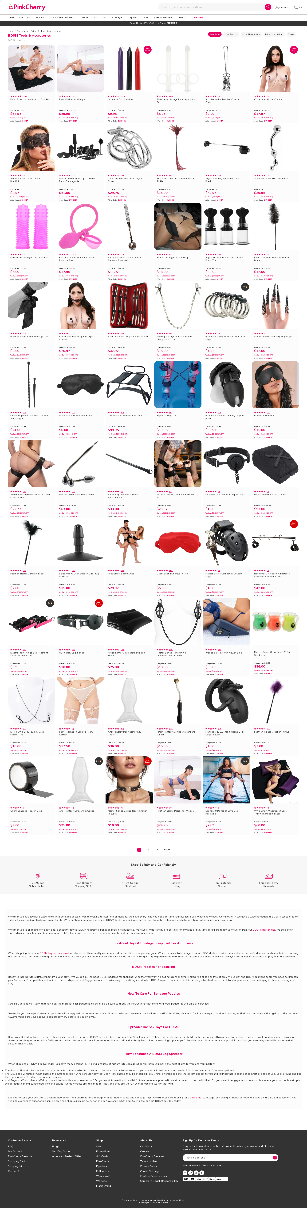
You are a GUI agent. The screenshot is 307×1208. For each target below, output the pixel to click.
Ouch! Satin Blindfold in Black (75, 415)
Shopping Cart (16, 1161)
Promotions (103, 1151)
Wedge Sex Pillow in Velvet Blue (223, 652)
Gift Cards (102, 1156)
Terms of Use (148, 1161)
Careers (145, 1151)
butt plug (195, 1097)
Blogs (55, 1146)
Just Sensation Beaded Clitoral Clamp (222, 101)
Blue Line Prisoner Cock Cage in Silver (125, 180)
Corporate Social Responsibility (159, 1181)
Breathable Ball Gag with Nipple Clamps (77, 338)
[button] (24, 18)
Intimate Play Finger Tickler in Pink (29, 257)
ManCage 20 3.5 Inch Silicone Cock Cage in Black (224, 733)
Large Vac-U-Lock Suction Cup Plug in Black (79, 575)
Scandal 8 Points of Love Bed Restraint (221, 812)
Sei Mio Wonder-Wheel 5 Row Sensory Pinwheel (125, 259)
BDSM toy (45, 953)
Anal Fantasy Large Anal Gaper (76, 811)
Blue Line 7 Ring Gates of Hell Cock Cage (225, 338)
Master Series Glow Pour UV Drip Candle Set (272, 654)
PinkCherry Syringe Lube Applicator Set (176, 101)
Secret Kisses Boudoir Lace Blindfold (25, 180)
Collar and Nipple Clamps (268, 99)
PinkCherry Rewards (20, 1156)
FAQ (10, 1146)
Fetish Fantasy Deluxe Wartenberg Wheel (176, 733)
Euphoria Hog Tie (166, 415)
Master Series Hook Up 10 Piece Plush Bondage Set (77, 180)
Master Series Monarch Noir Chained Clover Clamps (172, 654)
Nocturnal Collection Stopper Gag (224, 494)
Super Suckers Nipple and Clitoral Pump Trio (224, 259)
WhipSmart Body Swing (121, 573)
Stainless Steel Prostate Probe (271, 178)
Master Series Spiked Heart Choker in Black (127, 812)
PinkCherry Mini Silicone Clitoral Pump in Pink (76, 259)
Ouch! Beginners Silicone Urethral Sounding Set (29, 417)
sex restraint (61, 953)
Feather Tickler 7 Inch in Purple (271, 731)
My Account (15, 1151)
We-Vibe (101, 1181)
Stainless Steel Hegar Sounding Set (128, 336)
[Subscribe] (274, 1158)
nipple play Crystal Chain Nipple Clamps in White (174, 338)
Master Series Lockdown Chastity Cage (224, 575)
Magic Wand (103, 1186)
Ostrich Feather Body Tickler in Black (271, 259)
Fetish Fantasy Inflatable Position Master (126, 654)
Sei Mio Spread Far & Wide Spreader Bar (123, 496)
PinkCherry (102, 1161)
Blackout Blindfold (264, 415)
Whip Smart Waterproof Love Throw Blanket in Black (270, 812)
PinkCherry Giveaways (153, 1176)
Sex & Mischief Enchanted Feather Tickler (176, 180)
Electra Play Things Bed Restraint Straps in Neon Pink (29, 654)
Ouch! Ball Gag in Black (72, 652)
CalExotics (102, 1171)
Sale (99, 1146)
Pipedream (102, 1166)
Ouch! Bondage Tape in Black (26, 811)
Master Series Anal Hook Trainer (77, 494)
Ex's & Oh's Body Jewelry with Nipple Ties (27, 733)
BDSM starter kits (264, 930)
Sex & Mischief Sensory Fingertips (273, 336)
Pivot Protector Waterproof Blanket (30, 99)
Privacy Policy (148, 1166)
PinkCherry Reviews (152, 1156)
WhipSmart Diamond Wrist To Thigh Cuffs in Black (30, 496)
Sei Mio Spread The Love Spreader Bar (176, 496)
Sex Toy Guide (61, 1151)
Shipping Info (16, 1166)
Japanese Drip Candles (120, 99)
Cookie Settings (150, 1171)
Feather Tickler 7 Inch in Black (27, 573)
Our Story (146, 1146)
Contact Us (15, 1171)
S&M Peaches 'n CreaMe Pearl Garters (76, 733)
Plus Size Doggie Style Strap (173, 257)
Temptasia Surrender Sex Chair (125, 415)
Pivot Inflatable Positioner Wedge (175, 811)
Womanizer (103, 1176)
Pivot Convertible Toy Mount (270, 494)
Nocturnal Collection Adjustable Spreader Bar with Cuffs (272, 575)
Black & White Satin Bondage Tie (29, 336)
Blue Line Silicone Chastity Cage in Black (224, 417)
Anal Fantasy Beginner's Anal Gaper (124, 733)
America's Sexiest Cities (67, 1156)
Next (167, 849)
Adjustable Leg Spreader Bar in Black (222, 180)
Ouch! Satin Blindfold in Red (172, 573)
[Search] (268, 7)
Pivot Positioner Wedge (72, 99)
